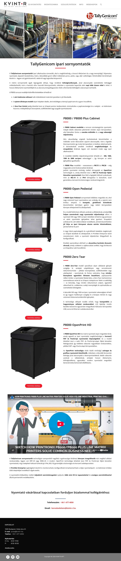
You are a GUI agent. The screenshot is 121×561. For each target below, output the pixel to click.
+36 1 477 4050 (67, 502)
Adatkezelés (9, 548)
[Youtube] (17, 557)
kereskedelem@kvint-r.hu (63, 508)
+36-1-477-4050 (18, 534)
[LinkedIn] (12, 557)
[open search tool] (101, 4)
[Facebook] (8, 557)
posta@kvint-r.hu (16, 531)
